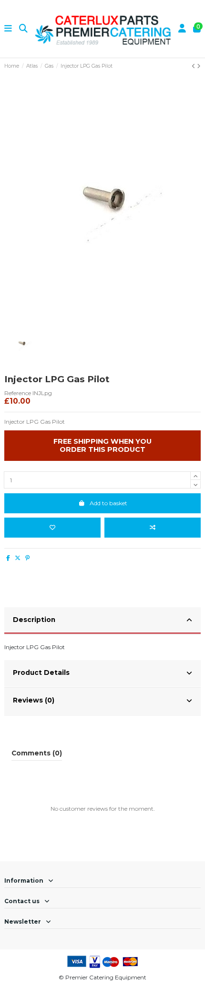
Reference (17, 393)
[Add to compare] (152, 528)
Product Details (41, 672)
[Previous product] (194, 66)
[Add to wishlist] (52, 528)
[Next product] (199, 66)
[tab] (102, 621)
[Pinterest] (27, 557)
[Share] (8, 557)
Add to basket (108, 503)
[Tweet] (17, 557)
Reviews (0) (33, 700)
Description (34, 619)
